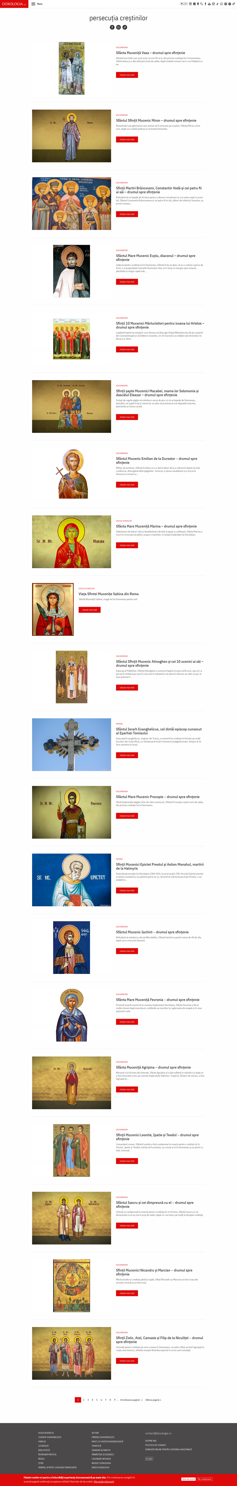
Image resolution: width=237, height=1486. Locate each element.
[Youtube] (209, 3)
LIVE (185, 3)
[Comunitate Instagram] (225, 3)
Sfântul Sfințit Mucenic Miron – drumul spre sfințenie (156, 120)
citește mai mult (127, 74)
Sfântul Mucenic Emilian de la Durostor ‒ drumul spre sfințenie (156, 460)
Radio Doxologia (100, 1467)
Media (41, 1459)
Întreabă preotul (47, 1454)
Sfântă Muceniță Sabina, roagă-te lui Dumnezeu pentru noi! (108, 599)
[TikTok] (217, 3)
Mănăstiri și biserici (103, 1454)
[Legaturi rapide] (233, 3)
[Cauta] (201, 3)
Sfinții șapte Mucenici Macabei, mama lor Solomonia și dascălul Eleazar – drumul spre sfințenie (157, 393)
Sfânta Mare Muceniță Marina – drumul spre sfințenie (156, 526)
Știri (40, 1463)
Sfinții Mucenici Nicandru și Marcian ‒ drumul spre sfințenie (154, 1272)
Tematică (96, 1446)
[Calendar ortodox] (190, 3)
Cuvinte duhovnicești (49, 1437)
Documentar (122, 47)
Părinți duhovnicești (103, 1437)
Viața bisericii (46, 1433)
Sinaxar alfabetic (101, 1450)
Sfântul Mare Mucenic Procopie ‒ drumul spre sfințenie (158, 797)
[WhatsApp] (221, 3)
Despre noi (151, 1441)
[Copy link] (124, 27)
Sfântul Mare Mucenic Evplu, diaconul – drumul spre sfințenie (155, 258)
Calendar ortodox (101, 1459)
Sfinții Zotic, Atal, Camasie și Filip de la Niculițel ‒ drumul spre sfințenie (159, 1340)
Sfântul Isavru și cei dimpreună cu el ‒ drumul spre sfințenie (155, 1204)
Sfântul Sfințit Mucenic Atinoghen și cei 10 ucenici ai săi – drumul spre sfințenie (159, 663)
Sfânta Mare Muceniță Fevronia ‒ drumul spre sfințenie (157, 1000)
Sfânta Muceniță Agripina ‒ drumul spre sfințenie (153, 1067)
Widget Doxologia (101, 1463)
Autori (95, 1433)
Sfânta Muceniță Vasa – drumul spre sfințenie (150, 53)
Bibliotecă (44, 1450)
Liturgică (43, 1446)
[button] (36, 3)
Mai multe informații (104, 1481)
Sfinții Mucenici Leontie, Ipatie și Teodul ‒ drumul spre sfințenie (157, 1137)
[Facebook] (205, 3)
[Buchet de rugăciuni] (198, 3)
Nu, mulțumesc (205, 1479)
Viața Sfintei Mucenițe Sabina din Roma (109, 594)
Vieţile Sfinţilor (124, 521)
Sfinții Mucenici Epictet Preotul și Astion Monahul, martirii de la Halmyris (160, 866)
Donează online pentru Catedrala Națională (168, 1449)
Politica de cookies (155, 1445)
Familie (42, 1441)
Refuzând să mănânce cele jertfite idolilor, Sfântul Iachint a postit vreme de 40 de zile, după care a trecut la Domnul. (159, 939)
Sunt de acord (188, 1479)
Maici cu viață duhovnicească (107, 1441)
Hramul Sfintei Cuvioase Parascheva (57, 1467)
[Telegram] (230, 3)
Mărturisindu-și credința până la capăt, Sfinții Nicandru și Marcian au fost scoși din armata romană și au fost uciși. (157, 1281)
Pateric (119, 724)
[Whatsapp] (118, 27)
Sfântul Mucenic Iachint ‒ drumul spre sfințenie (152, 932)
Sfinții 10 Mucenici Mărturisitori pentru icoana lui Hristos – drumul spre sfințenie (160, 325)
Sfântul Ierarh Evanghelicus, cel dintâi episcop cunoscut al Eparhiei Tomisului (159, 731)
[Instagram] (213, 3)
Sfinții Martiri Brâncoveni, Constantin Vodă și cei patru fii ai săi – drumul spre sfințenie (159, 190)
